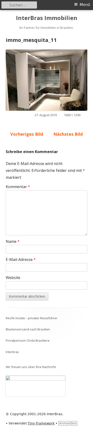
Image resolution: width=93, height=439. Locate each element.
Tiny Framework (41, 423)
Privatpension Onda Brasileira (27, 340)
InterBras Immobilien (46, 18)
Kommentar (18, 186)
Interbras (12, 352)
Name (13, 241)
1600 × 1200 (72, 115)
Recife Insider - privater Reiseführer (31, 318)
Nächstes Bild (68, 134)
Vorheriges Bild (26, 134)
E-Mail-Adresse (21, 259)
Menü (85, 4)
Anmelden (68, 423)
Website (13, 277)
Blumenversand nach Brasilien (28, 329)
